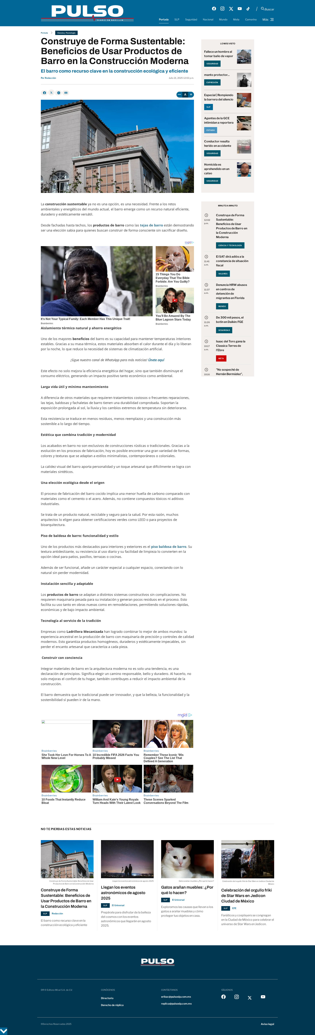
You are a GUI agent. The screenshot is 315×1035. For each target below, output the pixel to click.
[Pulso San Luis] (87, 13)
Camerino (251, 19)
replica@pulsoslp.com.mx (176, 1003)
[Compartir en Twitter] (51, 92)
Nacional (208, 19)
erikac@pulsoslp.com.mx (176, 996)
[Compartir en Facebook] (44, 92)
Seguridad (191, 19)
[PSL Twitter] (231, 9)
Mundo (223, 19)
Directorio (107, 998)
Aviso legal (267, 1024)
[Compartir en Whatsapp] (58, 92)
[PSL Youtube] (240, 9)
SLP (176, 19)
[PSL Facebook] (214, 9)
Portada (164, 19)
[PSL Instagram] (222, 9)
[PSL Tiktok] (248, 9)
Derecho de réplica (112, 1005)
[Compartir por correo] (65, 92)
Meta (236, 19)
